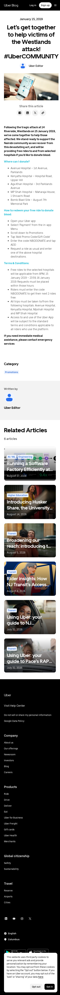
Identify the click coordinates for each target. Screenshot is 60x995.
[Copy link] (43, 113)
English (12, 933)
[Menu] (55, 5)
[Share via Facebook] (19, 113)
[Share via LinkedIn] (27, 113)
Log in (33, 5)
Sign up (45, 5)
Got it (49, 986)
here (40, 977)
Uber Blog (11, 5)
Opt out (36, 986)
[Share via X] (35, 113)
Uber (7, 695)
